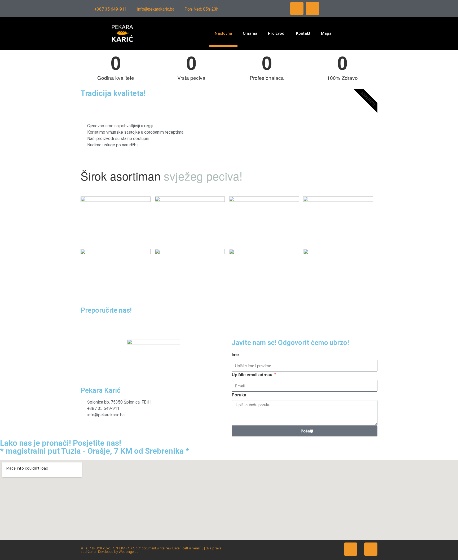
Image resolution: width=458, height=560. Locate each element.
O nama (250, 33)
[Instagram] (312, 8)
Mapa (326, 33)
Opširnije (255, 138)
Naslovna (223, 33)
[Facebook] (296, 8)
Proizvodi (276, 33)
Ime (235, 354)
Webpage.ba (129, 552)
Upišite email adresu (253, 374)
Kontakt (303, 33)
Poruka (239, 395)
